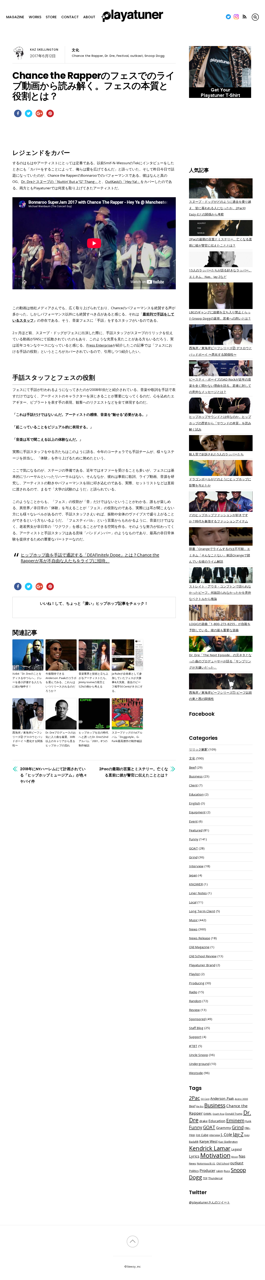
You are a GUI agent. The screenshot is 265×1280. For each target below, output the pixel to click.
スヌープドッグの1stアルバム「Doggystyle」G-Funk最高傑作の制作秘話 (127, 737)
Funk (248, 1121)
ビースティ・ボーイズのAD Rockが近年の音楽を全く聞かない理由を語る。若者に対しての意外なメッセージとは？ (220, 385)
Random (195, 1001)
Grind (193, 857)
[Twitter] (228, 16)
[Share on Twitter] (28, 116)
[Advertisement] (221, 133)
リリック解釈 (198, 749)
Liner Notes (198, 893)
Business (196, 776)
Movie (234, 1156)
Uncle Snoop (198, 1055)
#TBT (193, 1046)
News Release (199, 938)
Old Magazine (199, 947)
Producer (207, 1170)
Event (193, 821)
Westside (196, 1073)
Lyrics (194, 1156)
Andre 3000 (241, 1098)
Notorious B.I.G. (206, 1163)
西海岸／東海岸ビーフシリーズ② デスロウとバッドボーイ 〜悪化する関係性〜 (27, 739)
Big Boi (200, 1106)
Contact (70, 17)
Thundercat (215, 1178)
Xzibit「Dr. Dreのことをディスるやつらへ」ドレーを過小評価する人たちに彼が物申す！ (27, 680)
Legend (236, 1149)
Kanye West (208, 1141)
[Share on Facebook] (18, 116)
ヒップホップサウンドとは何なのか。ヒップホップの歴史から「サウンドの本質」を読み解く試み (220, 423)
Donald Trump (233, 1114)
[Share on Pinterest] (50, 116)
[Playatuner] (132, 22)
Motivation (215, 1155)
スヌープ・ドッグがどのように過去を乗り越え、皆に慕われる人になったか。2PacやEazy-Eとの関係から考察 (220, 208)
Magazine (15, 17)
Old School (222, 1163)
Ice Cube (202, 1135)
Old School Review (203, 956)
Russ (227, 1171)
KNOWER (196, 884)
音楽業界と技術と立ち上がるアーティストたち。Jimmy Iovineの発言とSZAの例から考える (93, 680)
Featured (195, 830)
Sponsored (197, 1019)
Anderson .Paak (222, 1098)
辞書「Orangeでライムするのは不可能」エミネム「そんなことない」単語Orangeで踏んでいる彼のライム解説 (219, 555)
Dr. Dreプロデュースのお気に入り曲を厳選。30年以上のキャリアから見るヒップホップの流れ (61, 739)
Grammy (223, 1127)
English (194, 803)
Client (193, 785)
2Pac (194, 1097)
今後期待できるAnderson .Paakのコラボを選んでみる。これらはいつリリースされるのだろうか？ (61, 682)
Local (192, 902)
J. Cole (226, 1134)
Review (194, 1010)
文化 (75, 49)
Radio (193, 992)
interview (214, 1135)
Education (196, 794)
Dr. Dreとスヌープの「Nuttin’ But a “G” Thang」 (59, 181)
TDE (205, 1178)
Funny (193, 839)
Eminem (235, 1120)
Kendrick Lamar (209, 1148)
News (193, 929)
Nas (242, 1156)
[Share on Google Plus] (39, 116)
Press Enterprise (99, 345)
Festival (123, 56)
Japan (193, 875)
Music (193, 920)
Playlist (194, 974)
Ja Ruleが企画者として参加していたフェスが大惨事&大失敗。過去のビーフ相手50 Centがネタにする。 (127, 682)
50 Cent (205, 1098)
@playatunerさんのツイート (209, 1202)
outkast (136, 56)
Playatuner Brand (202, 965)
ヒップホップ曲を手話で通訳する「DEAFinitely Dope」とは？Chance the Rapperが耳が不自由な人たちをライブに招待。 (90, 557)
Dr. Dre (110, 56)
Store (51, 17)
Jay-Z (238, 1134)
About (89, 17)
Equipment (197, 812)
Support (195, 1037)
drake (203, 1121)
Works (35, 17)
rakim (219, 1171)
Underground (199, 1064)
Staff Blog (196, 1028)
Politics (194, 1171)
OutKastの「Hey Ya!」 (122, 181)
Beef (192, 767)
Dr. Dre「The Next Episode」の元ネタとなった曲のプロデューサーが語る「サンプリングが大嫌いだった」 (220, 661)
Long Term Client (202, 911)
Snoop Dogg (154, 56)
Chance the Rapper (87, 56)
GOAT (193, 848)
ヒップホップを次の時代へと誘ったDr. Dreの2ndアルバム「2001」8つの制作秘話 (93, 739)
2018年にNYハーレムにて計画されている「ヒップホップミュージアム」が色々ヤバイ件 (53, 775)
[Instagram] (236, 16)
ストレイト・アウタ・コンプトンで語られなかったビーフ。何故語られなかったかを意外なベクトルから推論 (220, 592)
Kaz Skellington (44, 49)
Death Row (218, 1113)
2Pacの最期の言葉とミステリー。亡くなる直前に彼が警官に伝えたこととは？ (133, 772)
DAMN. (208, 1114)
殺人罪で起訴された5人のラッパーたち (216, 454)
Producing (196, 983)
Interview (196, 866)
